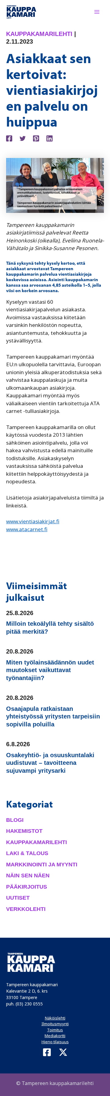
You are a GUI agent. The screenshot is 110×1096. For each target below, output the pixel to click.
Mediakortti (55, 1035)
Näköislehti (55, 1018)
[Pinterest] (36, 137)
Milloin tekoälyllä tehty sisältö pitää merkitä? (50, 627)
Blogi (15, 820)
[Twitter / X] (63, 1052)
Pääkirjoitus (26, 887)
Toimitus (55, 1030)
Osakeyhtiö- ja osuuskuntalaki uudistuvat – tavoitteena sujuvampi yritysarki (50, 763)
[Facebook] (9, 137)
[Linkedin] (49, 137)
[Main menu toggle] (97, 12)
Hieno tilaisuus (55, 1041)
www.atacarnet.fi (26, 529)
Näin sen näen (28, 875)
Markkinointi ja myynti (41, 864)
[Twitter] (23, 137)
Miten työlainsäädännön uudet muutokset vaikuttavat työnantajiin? (50, 670)
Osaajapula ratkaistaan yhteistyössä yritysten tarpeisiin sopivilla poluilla (53, 716)
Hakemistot (24, 831)
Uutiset (18, 898)
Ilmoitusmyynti (55, 1023)
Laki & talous (27, 853)
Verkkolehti (26, 909)
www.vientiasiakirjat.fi (32, 521)
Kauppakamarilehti (39, 33)
